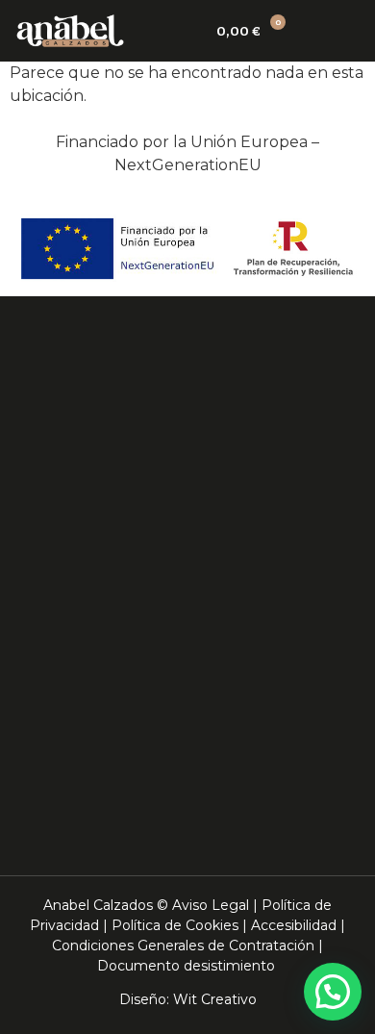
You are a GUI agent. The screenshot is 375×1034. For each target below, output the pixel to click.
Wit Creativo (215, 999)
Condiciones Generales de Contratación (183, 945)
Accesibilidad (294, 925)
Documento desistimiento (186, 965)
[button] (342, 31)
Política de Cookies (175, 925)
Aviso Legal (210, 905)
